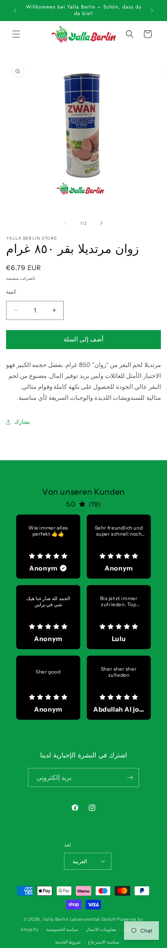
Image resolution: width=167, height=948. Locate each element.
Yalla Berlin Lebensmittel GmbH (79, 919)
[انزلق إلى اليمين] (101, 223)
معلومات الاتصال (101, 929)
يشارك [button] (22, 421)
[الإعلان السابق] (15, 10)
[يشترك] (130, 777)
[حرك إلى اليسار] (66, 223)
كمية (11, 291)
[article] (48, 547)
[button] (16, 34)
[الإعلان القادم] (152, 10)
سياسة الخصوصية (62, 929)
